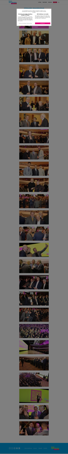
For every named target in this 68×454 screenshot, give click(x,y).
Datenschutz (32, 26)
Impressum (36, 26)
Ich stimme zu (42, 23)
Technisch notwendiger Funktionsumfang (25, 23)
